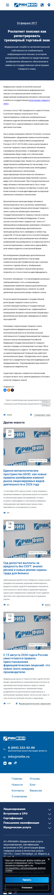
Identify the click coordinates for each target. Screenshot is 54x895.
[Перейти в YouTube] (10, 763)
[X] (12, 390)
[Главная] (25, 5)
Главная (17, 778)
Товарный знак (42, 415)
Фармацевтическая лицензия (35, 704)
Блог (33, 784)
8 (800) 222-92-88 (21, 747)
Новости (17, 784)
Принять (27, 880)
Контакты (18, 790)
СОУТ (48, 605)
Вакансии (36, 790)
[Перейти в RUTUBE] (15, 763)
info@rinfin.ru (19, 757)
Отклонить (27, 887)
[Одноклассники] (8, 390)
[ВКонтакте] (5, 390)
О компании (19, 796)
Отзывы (35, 778)
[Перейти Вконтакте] (5, 763)
